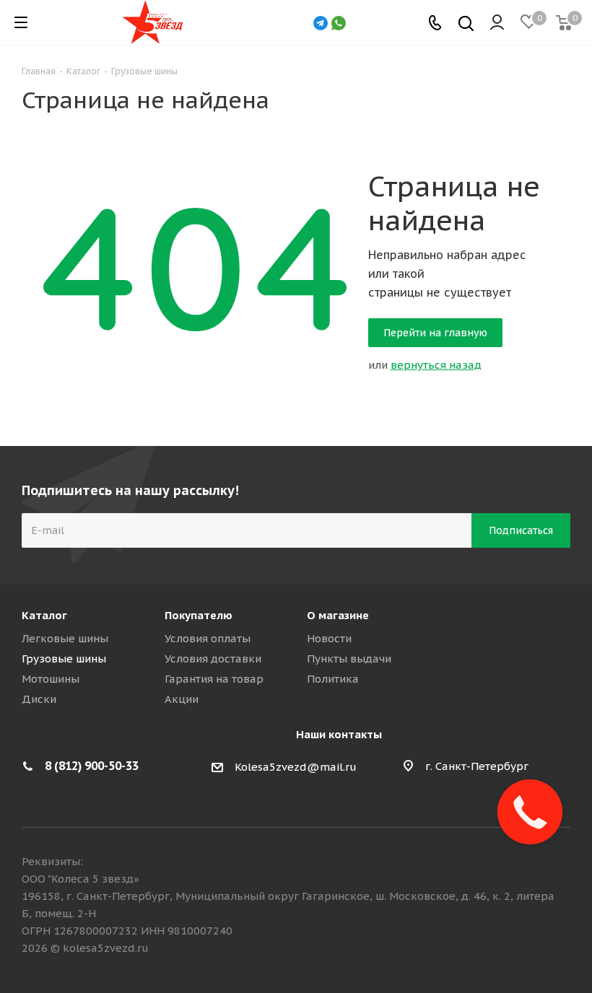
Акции (182, 699)
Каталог (44, 615)
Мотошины (50, 679)
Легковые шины (65, 638)
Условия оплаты (208, 638)
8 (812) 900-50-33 (92, 765)
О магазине (338, 615)
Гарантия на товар (214, 679)
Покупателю (198, 615)
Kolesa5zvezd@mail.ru (296, 767)
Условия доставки (213, 658)
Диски (39, 699)
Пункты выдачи (349, 658)
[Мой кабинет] (497, 23)
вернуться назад (436, 365)
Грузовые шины (64, 658)
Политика (333, 679)
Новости (329, 638)
